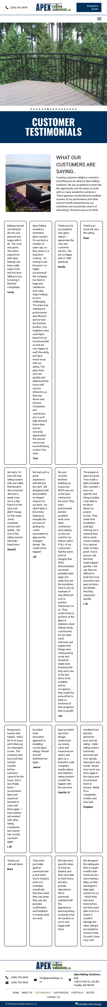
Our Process (61, 992)
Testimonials (43, 992)
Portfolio (77, 992)
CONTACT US (53, 997)
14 (67, 109)
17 (75, 109)
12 (62, 109)
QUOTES (90, 992)
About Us (27, 992)
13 (64, 109)
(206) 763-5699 (18, 7)
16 (73, 109)
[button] (88, 7)
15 (70, 109)
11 (59, 109)
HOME (16, 992)
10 (56, 109)
